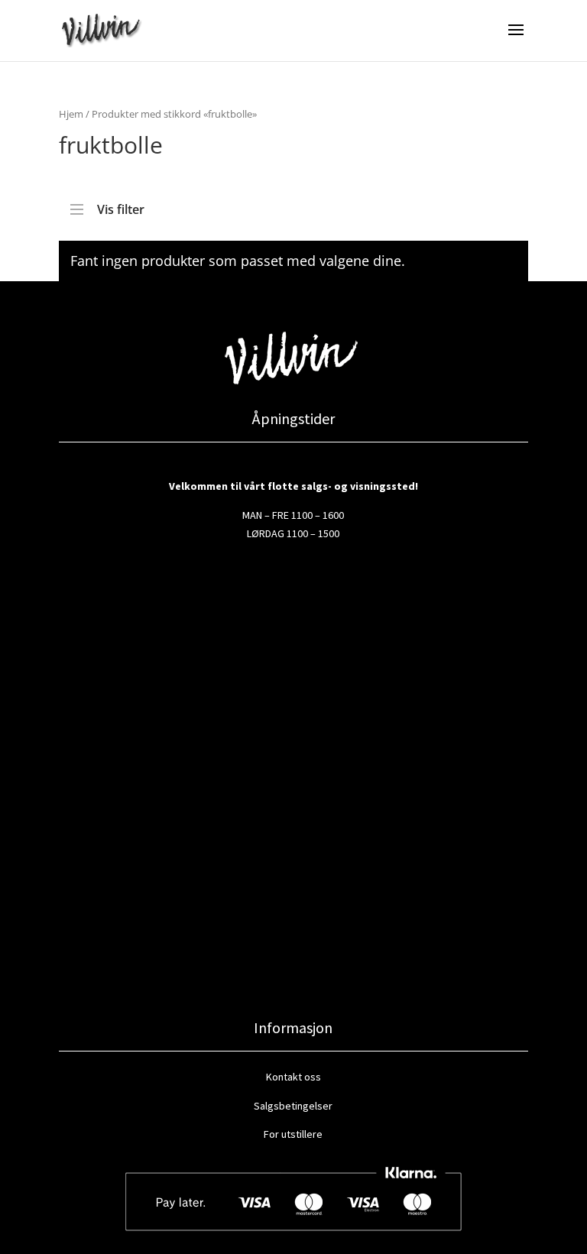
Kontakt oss (293, 1077)
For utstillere (293, 1134)
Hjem (71, 114)
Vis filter (120, 205)
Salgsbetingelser (293, 1106)
